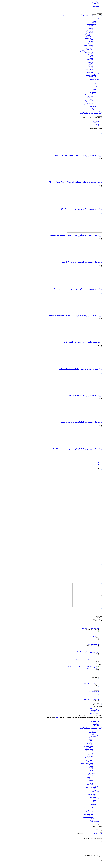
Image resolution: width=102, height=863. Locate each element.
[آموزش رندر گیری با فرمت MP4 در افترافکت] (96, 674)
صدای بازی (90, 93)
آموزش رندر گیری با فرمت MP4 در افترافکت (88, 675)
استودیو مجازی (89, 31)
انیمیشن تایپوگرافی (88, 34)
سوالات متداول (95, 2)
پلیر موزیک (90, 42)
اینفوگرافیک (90, 35)
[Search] (81, 14)
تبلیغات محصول (89, 69)
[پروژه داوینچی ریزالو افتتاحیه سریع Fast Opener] (96, 658)
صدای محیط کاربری (88, 101)
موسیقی (97, 90)
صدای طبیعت (89, 99)
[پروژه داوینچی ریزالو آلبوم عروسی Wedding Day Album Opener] (84, 285)
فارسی (94, 87)
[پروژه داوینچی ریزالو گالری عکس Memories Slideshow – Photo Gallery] (84, 312)
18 (98, 462)
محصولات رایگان (95, 109)
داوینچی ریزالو (92, 60)
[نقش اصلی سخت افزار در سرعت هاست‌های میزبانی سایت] (83, 666)
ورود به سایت (80, 833)
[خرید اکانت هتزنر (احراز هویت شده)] (96, 626)
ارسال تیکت (96, 6)
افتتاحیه (91, 32)
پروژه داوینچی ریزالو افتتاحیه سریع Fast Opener (87, 659)
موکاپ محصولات (92, 82)
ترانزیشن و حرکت (88, 94)
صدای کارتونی (89, 103)
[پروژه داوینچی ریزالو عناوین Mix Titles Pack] (84, 392)
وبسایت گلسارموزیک (94, 713)
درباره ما (97, 4)
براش (94, 77)
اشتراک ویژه (99, 111)
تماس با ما (96, 7)
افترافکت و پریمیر (91, 24)
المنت (91, 53)
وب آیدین (58, 717)
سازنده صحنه (92, 84)
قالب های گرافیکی (94, 79)
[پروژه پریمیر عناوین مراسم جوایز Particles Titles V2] (84, 339)
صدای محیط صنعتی (88, 104)
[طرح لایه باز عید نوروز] (96, 642)
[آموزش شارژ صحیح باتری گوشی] (96, 682)
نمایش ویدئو (90, 59)
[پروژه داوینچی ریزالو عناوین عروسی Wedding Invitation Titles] (84, 205)
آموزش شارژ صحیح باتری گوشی (91, 683)
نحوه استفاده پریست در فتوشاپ (91, 699)
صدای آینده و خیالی (88, 100)
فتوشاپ (97, 73)
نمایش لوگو (90, 25)
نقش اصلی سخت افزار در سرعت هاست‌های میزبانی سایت (84, 667)
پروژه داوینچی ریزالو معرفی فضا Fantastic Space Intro (86, 652)
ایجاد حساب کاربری (88, 833)
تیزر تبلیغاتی (90, 43)
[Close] (101, 860)
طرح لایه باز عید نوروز (93, 644)
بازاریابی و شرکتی (88, 38)
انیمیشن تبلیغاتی (89, 36)
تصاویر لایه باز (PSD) (91, 75)
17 (98, 461)
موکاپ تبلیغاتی (89, 49)
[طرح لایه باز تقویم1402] (96, 634)
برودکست (90, 62)
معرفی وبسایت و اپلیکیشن (86, 51)
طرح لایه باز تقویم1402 (93, 636)
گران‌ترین (96, 125)
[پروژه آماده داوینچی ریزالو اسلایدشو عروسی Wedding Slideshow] (84, 445)
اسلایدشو (91, 28)
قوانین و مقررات (95, 3)
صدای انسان (90, 96)
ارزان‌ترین (96, 124)
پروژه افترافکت (95, 710)
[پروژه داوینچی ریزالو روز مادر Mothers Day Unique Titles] (84, 365)
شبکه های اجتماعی (88, 45)
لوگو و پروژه (93, 107)
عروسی (91, 26)
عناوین (91, 29)
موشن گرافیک (92, 19)
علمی (91, 46)
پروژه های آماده (95, 22)
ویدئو (98, 18)
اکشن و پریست (92, 76)
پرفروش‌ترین (96, 122)
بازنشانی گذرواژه (97, 833)
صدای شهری (90, 97)
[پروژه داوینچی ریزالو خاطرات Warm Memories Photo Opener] (84, 152)
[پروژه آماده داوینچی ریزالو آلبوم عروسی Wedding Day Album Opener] (84, 232)
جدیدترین (97, 120)
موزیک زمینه (93, 106)
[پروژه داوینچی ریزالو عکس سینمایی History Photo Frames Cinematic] (84, 178)
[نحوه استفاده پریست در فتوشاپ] (96, 698)
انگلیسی (94, 89)
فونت (97, 86)
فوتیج (94, 21)
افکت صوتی (93, 92)
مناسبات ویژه (89, 48)
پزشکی (91, 39)
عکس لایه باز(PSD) (94, 708)
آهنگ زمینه (96, 711)
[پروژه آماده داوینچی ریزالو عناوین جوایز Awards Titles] (84, 258)
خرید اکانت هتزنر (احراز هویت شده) (90, 628)
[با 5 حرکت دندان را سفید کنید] (96, 690)
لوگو (95, 83)
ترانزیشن (91, 41)
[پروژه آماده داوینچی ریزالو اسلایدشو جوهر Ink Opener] (84, 418)
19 (98, 464)
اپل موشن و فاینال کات (90, 52)
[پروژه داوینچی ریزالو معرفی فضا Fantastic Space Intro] (96, 650)
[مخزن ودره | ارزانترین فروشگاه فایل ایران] (91, 113)
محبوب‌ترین (96, 121)
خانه (101, 117)
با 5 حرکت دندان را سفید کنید (92, 691)
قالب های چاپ (92, 80)
